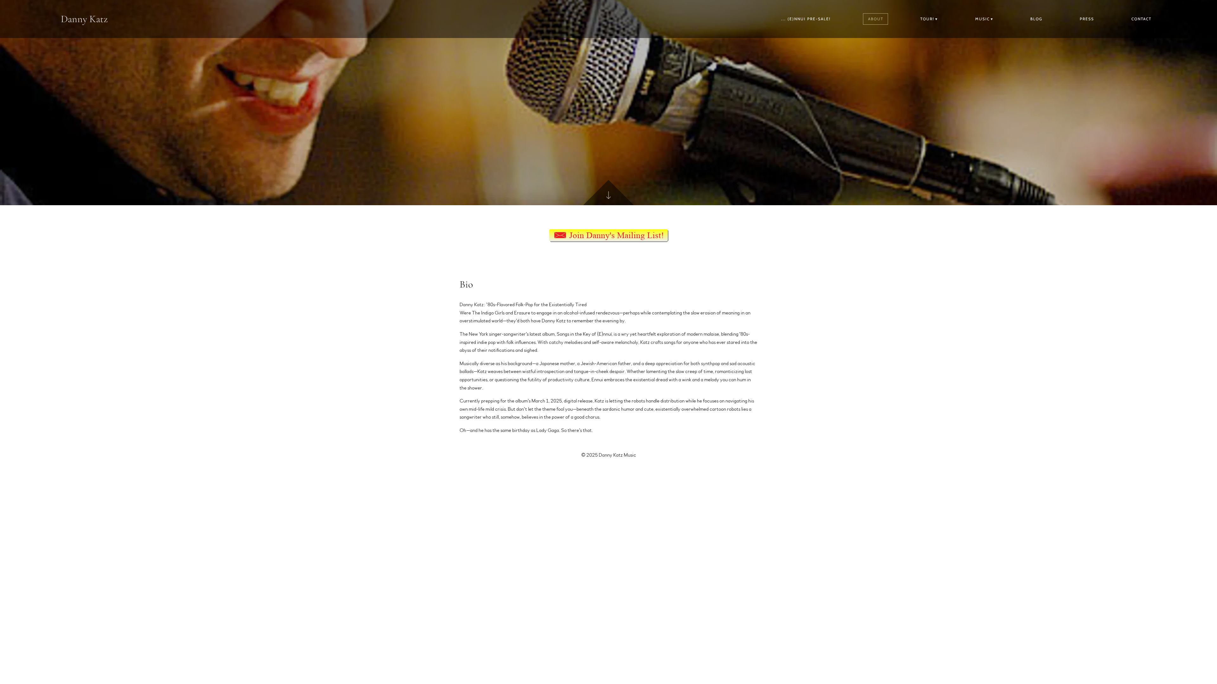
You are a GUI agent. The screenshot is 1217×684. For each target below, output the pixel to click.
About (875, 18)
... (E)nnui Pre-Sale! (806, 18)
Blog (1036, 18)
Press (1087, 18)
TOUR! (927, 18)
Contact (1141, 18)
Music (982, 18)
